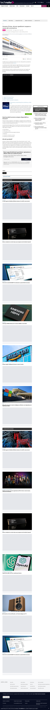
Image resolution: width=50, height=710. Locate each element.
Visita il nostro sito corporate (40, 693)
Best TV (31, 684)
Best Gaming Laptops (24, 684)
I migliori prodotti (4, 6)
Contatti (27, 6)
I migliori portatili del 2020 (8, 98)
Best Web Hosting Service (14, 686)
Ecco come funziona (5, 34)
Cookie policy (38, 701)
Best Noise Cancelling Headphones (44, 684)
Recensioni (22, 6)
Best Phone (32, 682)
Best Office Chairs (41, 688)
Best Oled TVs (32, 686)
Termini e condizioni (6, 701)
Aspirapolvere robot (19, 20)
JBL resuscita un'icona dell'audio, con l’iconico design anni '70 (41, 127)
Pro (3, 23)
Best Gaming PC (23, 686)
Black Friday (11, 20)
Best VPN (11, 682)
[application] (17, 84)
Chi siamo (4, 703)
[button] (48, 2)
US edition (21, 708)
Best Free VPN (12, 684)
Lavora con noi (37, 20)
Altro (32, 6)
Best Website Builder (13, 688)
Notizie (4, 30)
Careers (26, 703)
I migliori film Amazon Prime (8, 97)
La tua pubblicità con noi (18, 703)
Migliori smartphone (28, 20)
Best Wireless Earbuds (41, 686)
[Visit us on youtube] (41, 2)
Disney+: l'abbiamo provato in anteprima (10, 100)
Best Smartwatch (33, 688)
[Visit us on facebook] (38, 2)
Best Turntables (40, 682)
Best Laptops (23, 682)
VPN (17, 6)
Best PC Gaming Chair (24, 688)
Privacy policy (27, 701)
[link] (5, 106)
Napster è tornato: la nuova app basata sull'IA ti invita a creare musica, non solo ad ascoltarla (41, 114)
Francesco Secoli (9, 30)
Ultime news (12, 6)
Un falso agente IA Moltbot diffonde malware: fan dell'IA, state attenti (40, 109)
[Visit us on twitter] (39, 2)
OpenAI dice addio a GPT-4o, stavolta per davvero (40, 123)
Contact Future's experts (18, 701)
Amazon (14, 63)
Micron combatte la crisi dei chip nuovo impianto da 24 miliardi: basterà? (40, 119)
